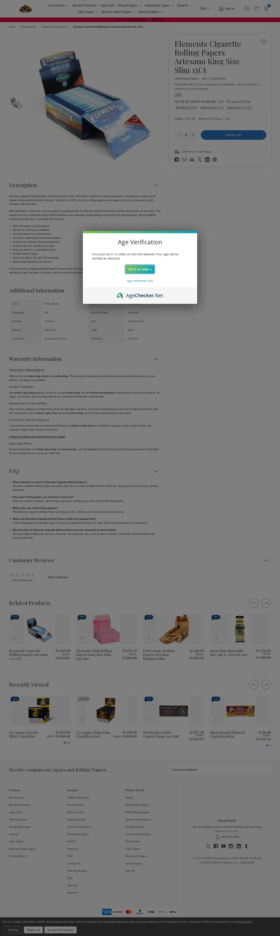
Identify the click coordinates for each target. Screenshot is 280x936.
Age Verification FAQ (140, 281)
